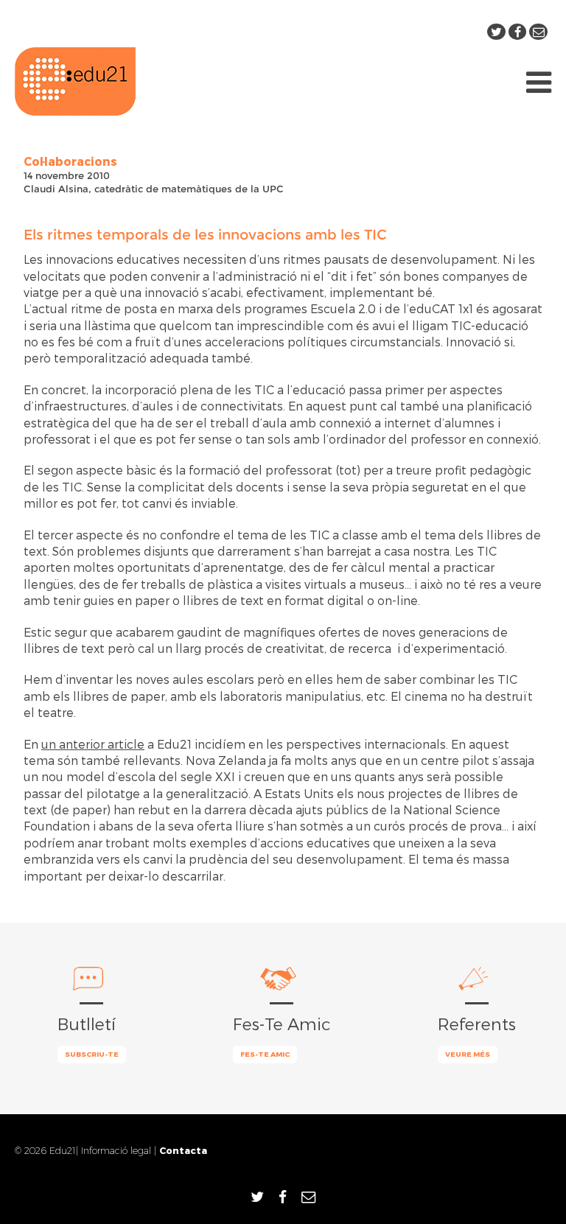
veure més (467, 1053)
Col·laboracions (70, 161)
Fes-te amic (265, 1053)
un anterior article (92, 744)
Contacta (183, 1149)
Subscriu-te (92, 1053)
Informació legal (116, 1150)
